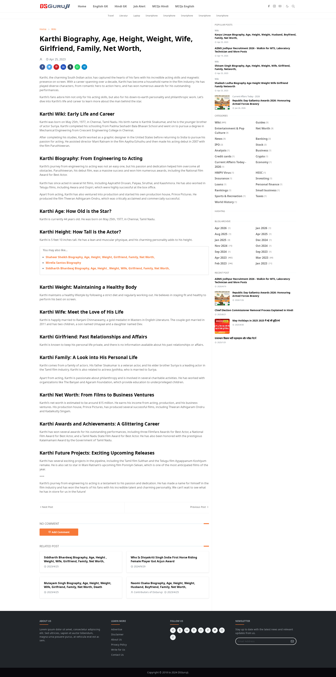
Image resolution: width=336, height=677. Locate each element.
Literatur (123, 15)
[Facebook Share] (42, 67)
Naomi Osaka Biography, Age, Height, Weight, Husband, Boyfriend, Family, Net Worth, (163, 585)
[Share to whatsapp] (77, 67)
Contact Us (117, 654)
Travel (111, 15)
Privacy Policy (119, 644)
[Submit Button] (292, 641)
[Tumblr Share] (70, 67)
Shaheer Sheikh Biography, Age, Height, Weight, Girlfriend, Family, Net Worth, (100, 257)
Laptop (136, 15)
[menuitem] (82, 6)
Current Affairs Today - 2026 (246, 96)
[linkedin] (187, 630)
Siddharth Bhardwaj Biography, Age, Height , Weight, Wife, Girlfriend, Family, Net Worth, (108, 268)
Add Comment (60, 532)
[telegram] (173, 630)
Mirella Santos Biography (63, 263)
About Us (116, 639)
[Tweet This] (49, 67)
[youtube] (280, 6)
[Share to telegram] (84, 67)
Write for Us (118, 649)
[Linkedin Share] (63, 67)
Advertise (116, 629)
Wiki (217, 30)
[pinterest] (194, 630)
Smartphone (152, 15)
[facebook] (269, 6)
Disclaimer (117, 634)
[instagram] (274, 6)
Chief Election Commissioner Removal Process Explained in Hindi (254, 310)
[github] (173, 637)
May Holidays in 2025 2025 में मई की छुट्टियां (256, 320)
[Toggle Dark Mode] (287, 6)
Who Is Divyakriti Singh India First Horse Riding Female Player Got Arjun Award (164, 559)
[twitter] (215, 630)
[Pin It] (56, 67)
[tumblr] (180, 630)
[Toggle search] (293, 6)
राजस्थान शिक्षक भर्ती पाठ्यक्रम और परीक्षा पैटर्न (235, 338)
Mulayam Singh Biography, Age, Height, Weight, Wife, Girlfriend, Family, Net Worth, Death (77, 585)
